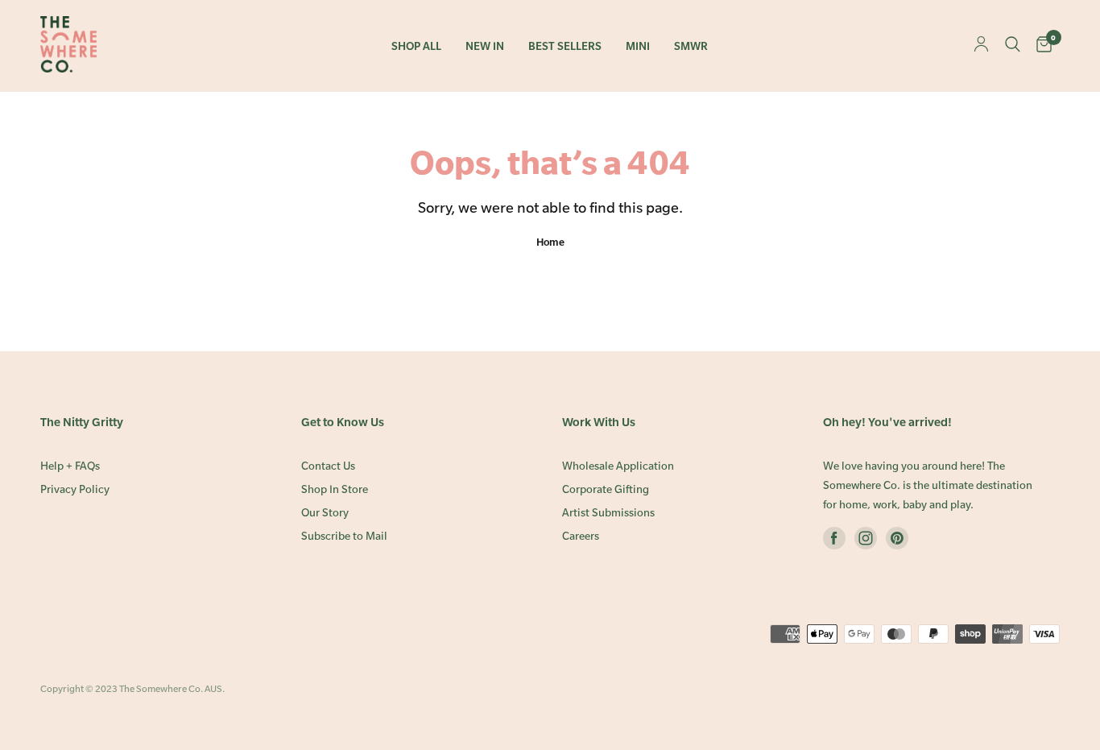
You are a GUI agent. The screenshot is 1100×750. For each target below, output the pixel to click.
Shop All (416, 46)
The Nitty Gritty (81, 422)
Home (550, 241)
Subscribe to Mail (344, 536)
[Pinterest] (897, 541)
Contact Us (328, 466)
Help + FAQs (70, 466)
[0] (1044, 46)
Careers (580, 536)
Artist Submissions (608, 513)
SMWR (691, 46)
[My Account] (981, 45)
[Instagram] (865, 541)
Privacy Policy (75, 489)
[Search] (1012, 46)
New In (484, 46)
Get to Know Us (342, 422)
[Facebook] (834, 541)
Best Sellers (565, 46)
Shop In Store (334, 489)
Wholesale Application (618, 466)
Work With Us (598, 422)
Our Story (325, 513)
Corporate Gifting (605, 489)
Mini (638, 46)
